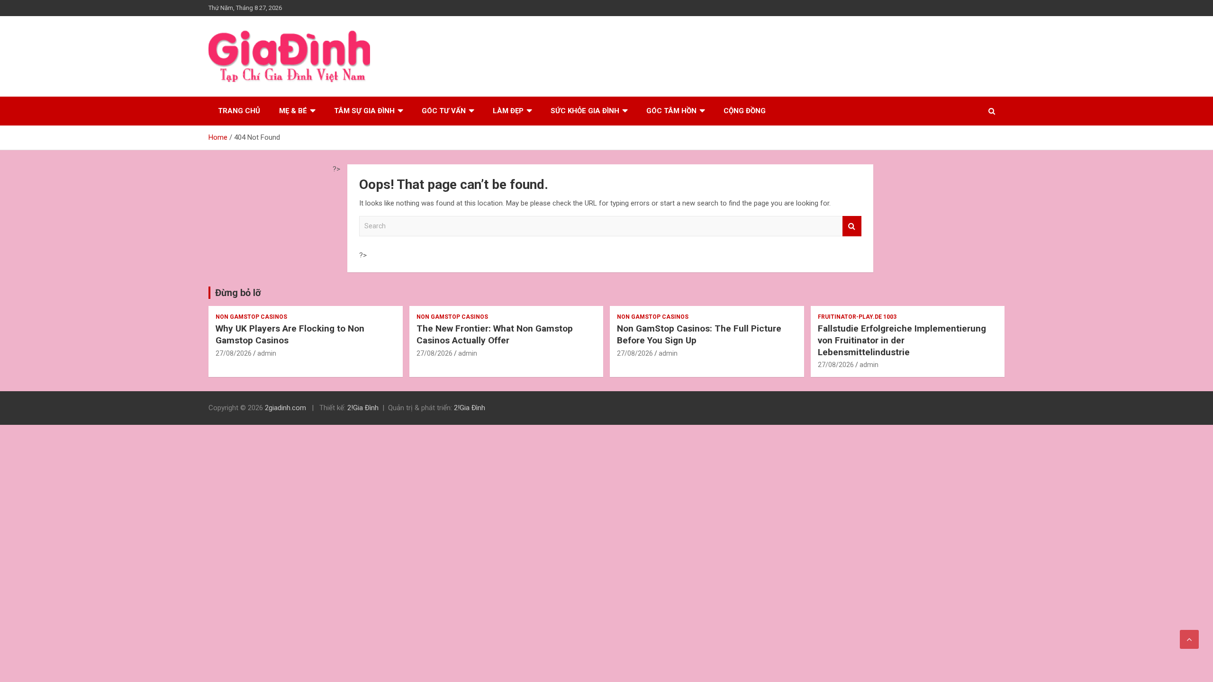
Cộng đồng (745, 111)
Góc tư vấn (444, 111)
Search (851, 226)
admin (266, 353)
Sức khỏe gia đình (585, 111)
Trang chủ (239, 111)
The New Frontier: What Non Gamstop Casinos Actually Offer (494, 334)
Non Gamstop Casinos (251, 317)
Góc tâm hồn (671, 111)
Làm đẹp (508, 111)
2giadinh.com (285, 408)
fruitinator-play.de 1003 (857, 317)
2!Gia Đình (363, 408)
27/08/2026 (234, 353)
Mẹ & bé (293, 111)
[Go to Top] (1189, 639)
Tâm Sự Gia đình (364, 111)
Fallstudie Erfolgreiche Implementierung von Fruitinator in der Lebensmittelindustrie (902, 340)
